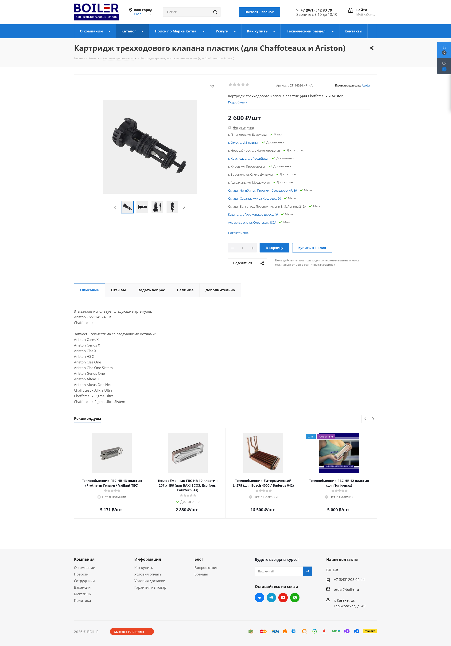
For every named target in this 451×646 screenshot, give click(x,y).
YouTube (283, 597)
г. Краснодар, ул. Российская (248, 158)
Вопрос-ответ (206, 567)
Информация (147, 559)
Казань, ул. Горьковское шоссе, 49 (253, 214)
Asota (366, 85)
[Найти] (215, 12)
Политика (82, 600)
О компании (84, 567)
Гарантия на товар (150, 587)
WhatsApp (294, 597)
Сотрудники (84, 580)
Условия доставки (149, 580)
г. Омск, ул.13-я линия (243, 142)
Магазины (83, 593)
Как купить (143, 567)
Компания (84, 559)
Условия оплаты (148, 574)
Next (184, 207)
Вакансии (82, 587)
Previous (115, 207)
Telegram (271, 597)
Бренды (201, 574)
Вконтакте (259, 597)
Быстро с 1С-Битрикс (129, 632)
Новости (81, 574)
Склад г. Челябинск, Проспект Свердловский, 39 (262, 190)
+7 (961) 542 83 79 (316, 10)
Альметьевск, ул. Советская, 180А (252, 222)
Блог (198, 559)
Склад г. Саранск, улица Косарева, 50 (254, 198)
